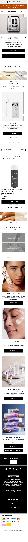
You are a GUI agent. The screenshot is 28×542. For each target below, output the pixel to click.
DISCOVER (13, 56)
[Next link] (24, 115)
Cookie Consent (13, 488)
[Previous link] (2, 115)
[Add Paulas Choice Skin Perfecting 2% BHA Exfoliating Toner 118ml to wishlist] (25, 164)
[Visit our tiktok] (17, 469)
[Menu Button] (1, 11)
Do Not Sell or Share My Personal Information (13, 491)
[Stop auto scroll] (25, 15)
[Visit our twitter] (10, 469)
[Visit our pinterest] (20, 469)
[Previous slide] (1, 37)
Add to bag (14, 201)
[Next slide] (25, 37)
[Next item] (25, 76)
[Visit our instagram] (13, 469)
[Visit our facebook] (6, 469)
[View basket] (24, 11)
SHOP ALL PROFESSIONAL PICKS (13, 450)
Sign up (13, 462)
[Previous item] (1, 76)
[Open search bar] (4, 11)
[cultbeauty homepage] (13, 11)
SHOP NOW (13, 50)
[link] (22, 11)
